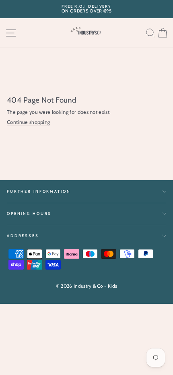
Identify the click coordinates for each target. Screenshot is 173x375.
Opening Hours (29, 213)
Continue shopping (28, 122)
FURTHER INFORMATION (39, 191)
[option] (86, 9)
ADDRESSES (23, 235)
